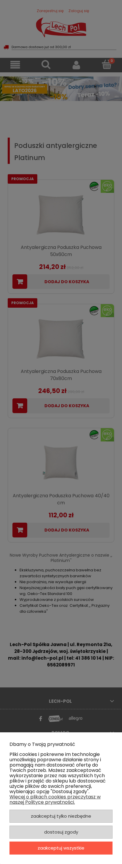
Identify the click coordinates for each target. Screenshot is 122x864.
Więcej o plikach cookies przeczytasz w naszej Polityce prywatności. (55, 799)
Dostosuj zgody (61, 832)
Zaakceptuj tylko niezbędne (61, 816)
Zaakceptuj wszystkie (61, 848)
